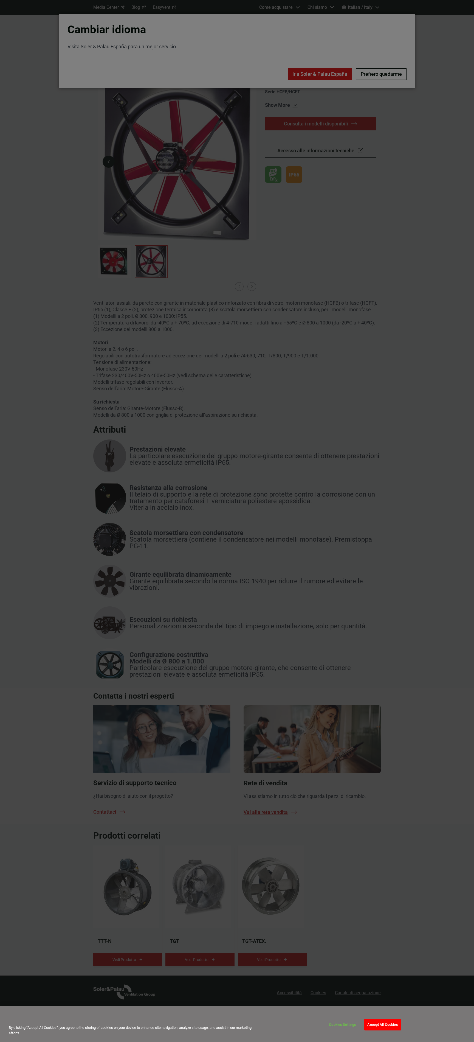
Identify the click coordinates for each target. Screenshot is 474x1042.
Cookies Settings (342, 1025)
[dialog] (237, 1024)
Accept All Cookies (382, 1025)
